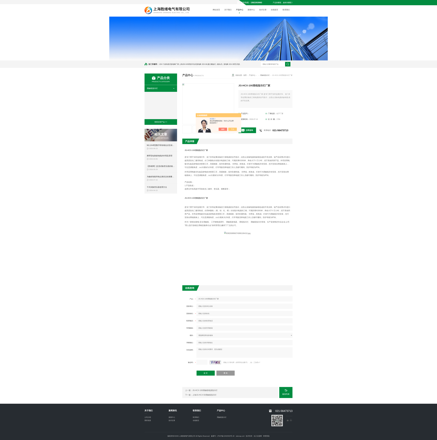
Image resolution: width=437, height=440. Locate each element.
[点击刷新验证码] (215, 362)
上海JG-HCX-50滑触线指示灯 (204, 395)
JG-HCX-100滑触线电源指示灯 (204, 390)
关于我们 (228, 10)
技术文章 (263, 10)
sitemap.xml (240, 436)
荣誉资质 (148, 420)
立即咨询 (249, 130)
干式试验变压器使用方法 (157, 187)
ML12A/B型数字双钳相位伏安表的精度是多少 (165, 145)
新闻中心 (251, 10)
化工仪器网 (258, 436)
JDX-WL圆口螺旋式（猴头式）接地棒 (215, 64)
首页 (245, 75)
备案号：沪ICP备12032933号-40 (222, 436)
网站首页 (216, 10)
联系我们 (286, 10)
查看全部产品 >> (160, 122)
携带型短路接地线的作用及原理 (159, 156)
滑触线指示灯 (152, 88)
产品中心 (239, 10)
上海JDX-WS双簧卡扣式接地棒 (190, 64)
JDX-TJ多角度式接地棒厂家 (169, 64)
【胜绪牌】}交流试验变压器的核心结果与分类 (165, 166)
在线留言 (274, 10)
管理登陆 (266, 436)
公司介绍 (148, 417)
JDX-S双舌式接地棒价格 (237, 64)
